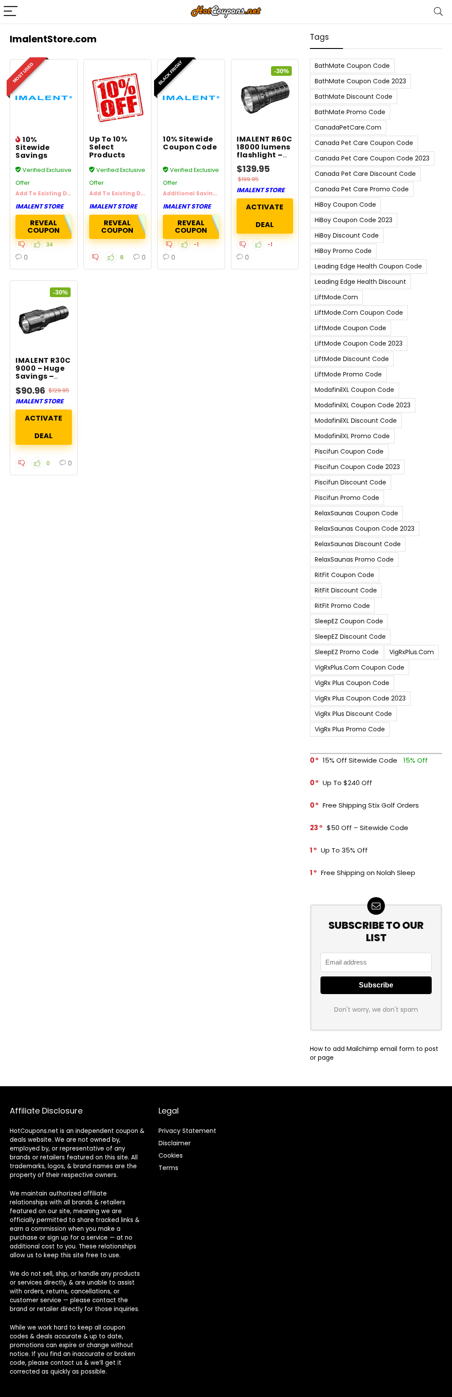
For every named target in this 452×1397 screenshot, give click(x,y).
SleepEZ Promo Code (347, 652)
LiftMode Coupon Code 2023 (359, 343)
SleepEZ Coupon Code (349, 621)
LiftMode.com (336, 297)
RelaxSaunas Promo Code (354, 559)
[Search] (438, 11)
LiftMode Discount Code (352, 358)
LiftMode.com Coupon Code (359, 312)
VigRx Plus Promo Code (350, 729)
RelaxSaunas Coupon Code (356, 513)
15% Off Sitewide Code (360, 760)
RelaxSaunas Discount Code (358, 544)
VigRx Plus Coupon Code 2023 (360, 698)
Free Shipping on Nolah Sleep (368, 872)
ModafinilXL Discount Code (356, 420)
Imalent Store (39, 206)
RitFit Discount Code (346, 590)
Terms (168, 1167)
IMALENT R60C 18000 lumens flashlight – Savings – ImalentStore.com (273, 155)
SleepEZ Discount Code (350, 636)
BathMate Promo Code (350, 112)
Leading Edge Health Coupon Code (368, 266)
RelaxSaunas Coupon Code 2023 (364, 528)
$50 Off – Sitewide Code (367, 827)
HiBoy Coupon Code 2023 (353, 220)
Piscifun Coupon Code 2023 (357, 466)
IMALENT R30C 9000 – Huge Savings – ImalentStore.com (51, 372)
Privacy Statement (187, 1130)
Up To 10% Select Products (108, 147)
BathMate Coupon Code (352, 65)
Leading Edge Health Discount (360, 281)
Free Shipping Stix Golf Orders (371, 805)
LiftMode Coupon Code (350, 328)
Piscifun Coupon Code (349, 451)
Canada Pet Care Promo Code (362, 189)
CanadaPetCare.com (348, 127)
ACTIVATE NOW (265, 216)
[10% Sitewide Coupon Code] (191, 98)
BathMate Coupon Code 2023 (360, 81)
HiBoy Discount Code (347, 235)
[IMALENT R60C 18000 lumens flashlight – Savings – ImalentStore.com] (265, 98)
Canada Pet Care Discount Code (365, 173)
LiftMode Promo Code (348, 374)
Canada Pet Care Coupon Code (364, 142)
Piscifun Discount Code (350, 482)
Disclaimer (174, 1143)
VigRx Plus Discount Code (353, 713)
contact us (66, 1363)
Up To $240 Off (347, 782)
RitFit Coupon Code (344, 574)
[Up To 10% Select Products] (117, 98)
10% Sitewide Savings (32, 147)
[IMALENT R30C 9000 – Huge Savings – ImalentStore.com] (43, 319)
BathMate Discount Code (353, 96)
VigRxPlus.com (411, 652)
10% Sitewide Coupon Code (190, 143)
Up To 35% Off (344, 850)
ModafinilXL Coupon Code (354, 389)
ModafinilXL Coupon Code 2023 (363, 405)
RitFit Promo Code (342, 605)
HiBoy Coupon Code (345, 204)
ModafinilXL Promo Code (352, 436)
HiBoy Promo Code (343, 250)
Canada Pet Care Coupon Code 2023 (372, 158)
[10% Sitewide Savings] (43, 98)
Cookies (170, 1155)
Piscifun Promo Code (347, 497)
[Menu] (10, 11)
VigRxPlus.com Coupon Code (359, 667)
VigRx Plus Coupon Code (352, 682)
